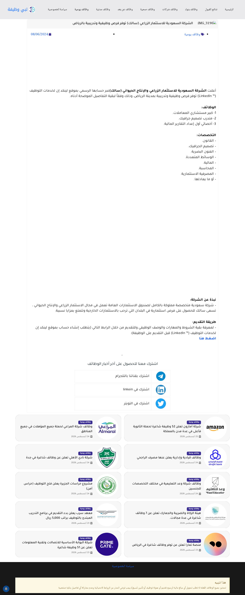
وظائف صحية (147, 9)
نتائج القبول (211, 9)
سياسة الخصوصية (57, 9)
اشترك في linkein (136, 390)
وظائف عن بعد (125, 9)
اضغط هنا (207, 339)
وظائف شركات (169, 9)
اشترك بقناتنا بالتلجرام (132, 376)
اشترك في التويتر (136, 404)
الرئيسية (229, 9)
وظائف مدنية (103, 9)
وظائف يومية (81, 9)
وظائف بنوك (191, 9)
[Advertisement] (122, 63)
